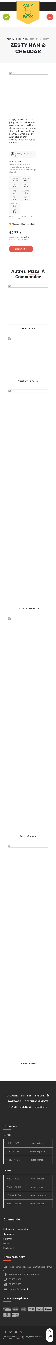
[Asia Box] (28, 11)
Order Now (21, 249)
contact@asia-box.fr (19, 1289)
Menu (18, 39)
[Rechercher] (49, 1331)
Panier (6, 1243)
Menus (13, 1107)
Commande (8, 1234)
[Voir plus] (28, 305)
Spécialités (42, 1095)
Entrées (26, 1095)
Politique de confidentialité (15, 1229)
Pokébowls (15, 1101)
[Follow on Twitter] (10, 1332)
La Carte (12, 1095)
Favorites (7, 1239)
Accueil (10, 39)
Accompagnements (36, 1101)
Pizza (25, 39)
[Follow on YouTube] (15, 1332)
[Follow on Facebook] (5, 1332)
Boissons (26, 1107)
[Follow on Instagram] (21, 1332)
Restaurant (8, 1248)
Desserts (41, 1107)
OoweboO (18, 1337)
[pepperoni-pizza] (28, 91)
